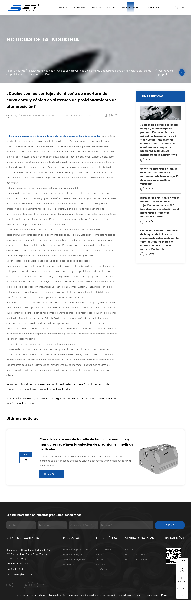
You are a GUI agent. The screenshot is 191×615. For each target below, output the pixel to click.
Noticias (20, 71)
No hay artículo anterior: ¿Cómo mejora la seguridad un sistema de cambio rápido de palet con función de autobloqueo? (61, 401)
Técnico (96, 7)
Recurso (111, 7)
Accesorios (68, 564)
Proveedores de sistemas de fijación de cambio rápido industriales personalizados (131, 595)
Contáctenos (152, 7)
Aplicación (80, 7)
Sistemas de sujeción (74, 559)
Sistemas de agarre (73, 554)
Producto (63, 7)
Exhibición (130, 549)
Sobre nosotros (130, 7)
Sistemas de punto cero (75, 549)
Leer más (49, 474)
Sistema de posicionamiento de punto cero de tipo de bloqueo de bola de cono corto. (54, 136)
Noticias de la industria (40, 71)
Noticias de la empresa (137, 554)
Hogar (9, 71)
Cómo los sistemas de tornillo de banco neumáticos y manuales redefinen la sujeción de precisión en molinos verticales (160, 176)
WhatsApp (182, 581)
